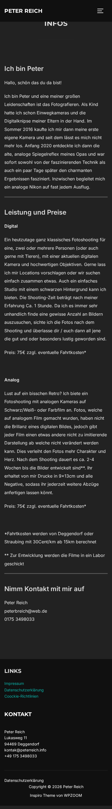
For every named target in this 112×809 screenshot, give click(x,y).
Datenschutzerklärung (24, 690)
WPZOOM (73, 795)
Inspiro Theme (42, 795)
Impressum (14, 683)
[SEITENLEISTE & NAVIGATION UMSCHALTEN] (102, 11)
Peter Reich (23, 11)
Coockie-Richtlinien (21, 696)
